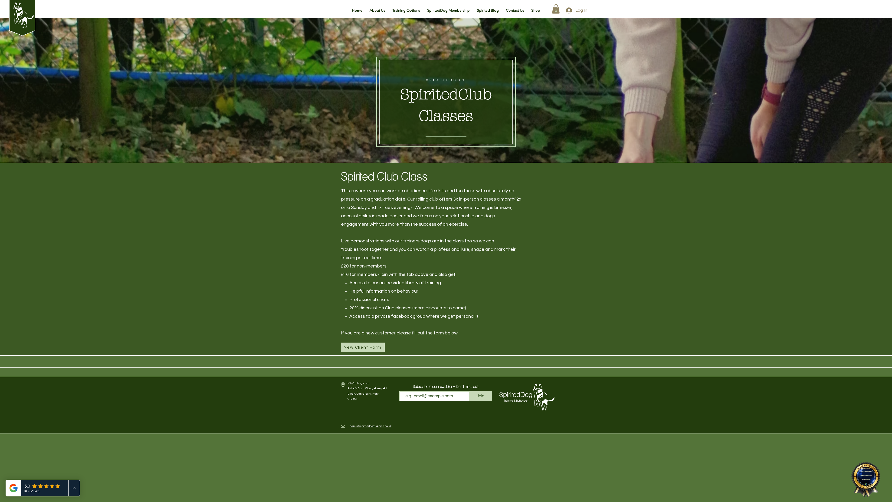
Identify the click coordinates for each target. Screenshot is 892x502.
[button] (377, 10)
